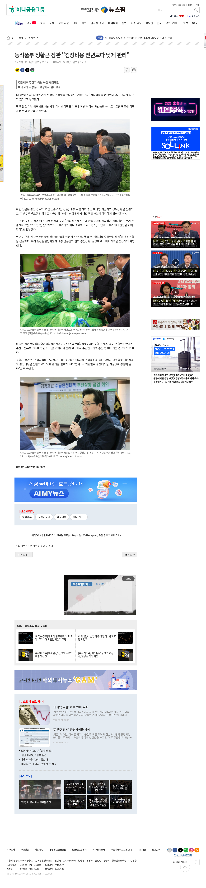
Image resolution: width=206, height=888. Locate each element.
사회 (84, 23)
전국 (159, 23)
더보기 (195, 37)
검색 (196, 10)
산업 (124, 23)
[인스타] (191, 850)
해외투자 (113, 23)
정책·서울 (63, 23)
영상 (29, 23)
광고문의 (156, 849)
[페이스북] (175, 850)
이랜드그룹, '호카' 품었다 (34, 759)
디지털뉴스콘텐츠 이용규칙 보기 (35, 546)
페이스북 (22, 70)
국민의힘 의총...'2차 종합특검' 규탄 (75, 802)
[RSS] (196, 850)
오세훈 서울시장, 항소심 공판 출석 (121, 787)
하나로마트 (79, 517)
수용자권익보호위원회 (121, 849)
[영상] (175, 234)
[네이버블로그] (185, 850)
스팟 (157, 217)
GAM (195, 23)
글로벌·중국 (97, 23)
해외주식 (177, 16)
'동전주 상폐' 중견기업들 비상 (71, 729)
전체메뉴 (9, 23)
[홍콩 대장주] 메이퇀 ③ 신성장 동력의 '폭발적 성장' (53, 655)
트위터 (27, 70)
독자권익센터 (98, 849)
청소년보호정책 (79, 849)
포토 (42, 23)
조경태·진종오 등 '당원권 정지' (37, 750)
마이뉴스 (194, 16)
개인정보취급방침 (57, 849)
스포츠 (184, 23)
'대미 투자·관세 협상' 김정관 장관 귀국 (121, 802)
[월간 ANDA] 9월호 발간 (34, 755)
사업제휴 (39, 849)
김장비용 (61, 517)
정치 (51, 23)
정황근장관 (44, 517)
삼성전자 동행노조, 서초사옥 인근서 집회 (75, 786)
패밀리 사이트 (180, 862)
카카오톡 (17, 70)
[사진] (34, 715)
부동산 (149, 23)
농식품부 (27, 517)
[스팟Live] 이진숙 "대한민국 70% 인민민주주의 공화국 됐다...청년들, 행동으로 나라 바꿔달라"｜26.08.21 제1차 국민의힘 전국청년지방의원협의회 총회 (175, 302)
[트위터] (180, 850)
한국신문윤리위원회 (183, 855)
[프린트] (134, 70)
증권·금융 (136, 23)
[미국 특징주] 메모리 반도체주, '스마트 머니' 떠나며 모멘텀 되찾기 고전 (54, 638)
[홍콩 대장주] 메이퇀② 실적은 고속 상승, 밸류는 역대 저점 (97, 655)
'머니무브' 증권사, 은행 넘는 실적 (38, 764)
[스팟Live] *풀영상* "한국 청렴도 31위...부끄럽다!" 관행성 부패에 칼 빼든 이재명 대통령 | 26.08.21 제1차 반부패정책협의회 (175, 272)
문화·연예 (171, 23)
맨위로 (128, 554)
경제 (75, 23)
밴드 (32, 70)
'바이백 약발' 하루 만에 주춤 (70, 707)
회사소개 (10, 849)
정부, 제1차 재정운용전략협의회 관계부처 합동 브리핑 (98, 802)
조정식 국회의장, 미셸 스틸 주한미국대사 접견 (98, 786)
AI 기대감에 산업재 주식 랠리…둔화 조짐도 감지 (97, 638)
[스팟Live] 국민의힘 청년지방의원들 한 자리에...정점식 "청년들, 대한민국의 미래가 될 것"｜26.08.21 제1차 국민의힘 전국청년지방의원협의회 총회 (175, 243)
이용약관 (142, 849)
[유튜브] (169, 850)
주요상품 (25, 849)
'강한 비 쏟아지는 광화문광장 (36, 802)
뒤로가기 (24, 554)
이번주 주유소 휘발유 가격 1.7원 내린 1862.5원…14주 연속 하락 (138, 37)
